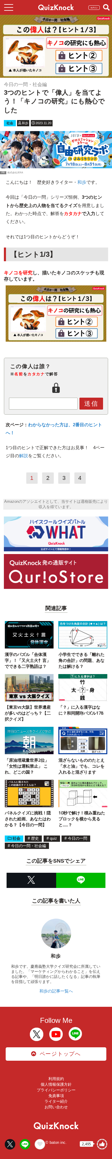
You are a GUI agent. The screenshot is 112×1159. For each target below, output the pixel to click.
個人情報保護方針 (56, 1084)
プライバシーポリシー (56, 1090)
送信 (91, 403)
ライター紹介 (56, 1101)
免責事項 (56, 1095)
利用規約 (56, 1078)
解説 (23, 455)
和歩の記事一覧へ (56, 991)
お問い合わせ (56, 1107)
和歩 (81, 182)
